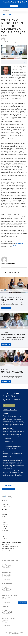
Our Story (4, 522)
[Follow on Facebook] (2, 500)
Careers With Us (5, 526)
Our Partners (5, 524)
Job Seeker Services (6, 512)
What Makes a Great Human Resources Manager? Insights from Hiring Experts (12, 372)
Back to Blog (7, 14)
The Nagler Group (11, 42)
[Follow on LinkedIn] (4, 500)
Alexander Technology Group (8, 548)
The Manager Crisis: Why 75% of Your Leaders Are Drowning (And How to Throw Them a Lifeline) (13, 336)
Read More (6, 308)
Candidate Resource (8, 16)
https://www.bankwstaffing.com (14, 239)
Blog (2, 16)
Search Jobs (14, 6)
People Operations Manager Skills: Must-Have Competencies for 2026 (13, 299)
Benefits (4, 516)
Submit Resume (10, 409)
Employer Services (6, 506)
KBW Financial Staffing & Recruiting (10, 546)
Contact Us (4, 538)
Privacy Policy (5, 530)
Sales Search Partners (7, 550)
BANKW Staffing (5, 544)
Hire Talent (8, 485)
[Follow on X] (6, 500)
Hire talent (8, 405)
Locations (4, 528)
